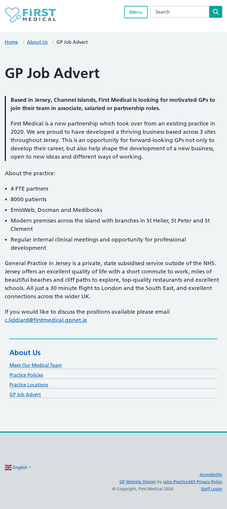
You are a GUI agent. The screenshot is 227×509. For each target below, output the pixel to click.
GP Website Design (137, 481)
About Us (37, 42)
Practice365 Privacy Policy (198, 481)
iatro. (168, 481)
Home (11, 42)
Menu (135, 12)
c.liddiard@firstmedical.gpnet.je (46, 320)
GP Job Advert (25, 394)
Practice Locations (28, 385)
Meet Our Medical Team (35, 365)
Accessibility (211, 474)
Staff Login (211, 489)
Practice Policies (26, 375)
